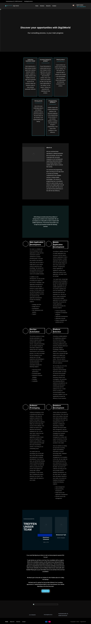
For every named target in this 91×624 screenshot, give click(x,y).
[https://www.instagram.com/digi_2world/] (49, 621)
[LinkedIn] (83, 1)
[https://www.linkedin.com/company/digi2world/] (46, 621)
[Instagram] (85, 1)
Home (36, 5)
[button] (46, 591)
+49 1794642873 (81, 6)
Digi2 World (16, 5)
